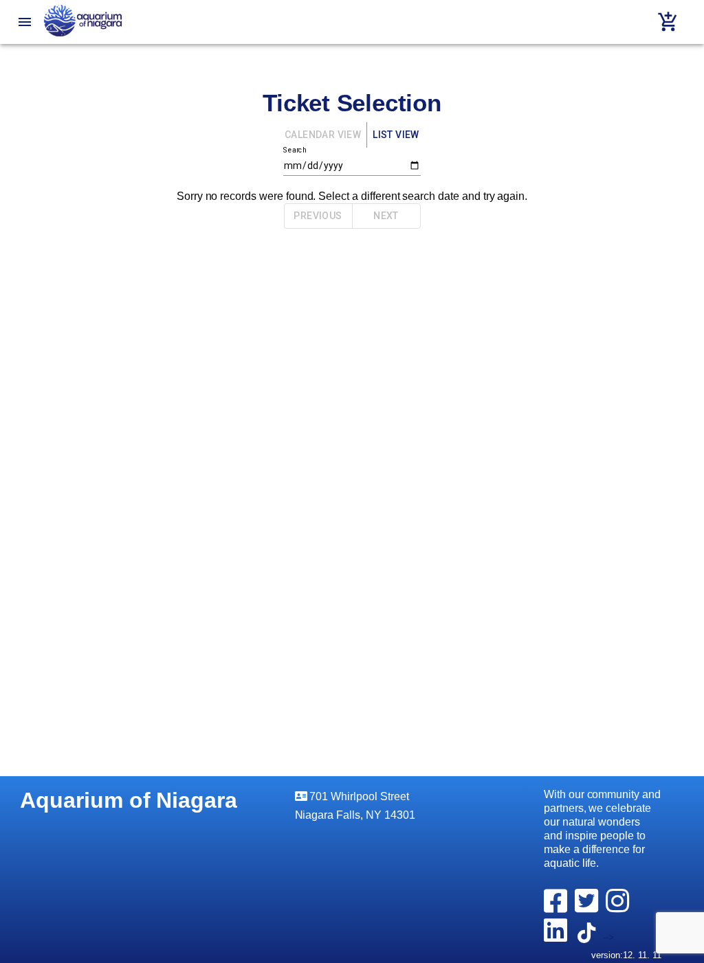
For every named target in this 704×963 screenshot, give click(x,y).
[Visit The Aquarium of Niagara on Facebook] (558, 908)
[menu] (24, 21)
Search (295, 149)
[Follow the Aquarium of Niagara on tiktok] (589, 937)
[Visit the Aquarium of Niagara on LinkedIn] (558, 937)
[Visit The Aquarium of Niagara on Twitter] (589, 908)
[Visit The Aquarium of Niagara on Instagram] (620, 908)
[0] (668, 22)
